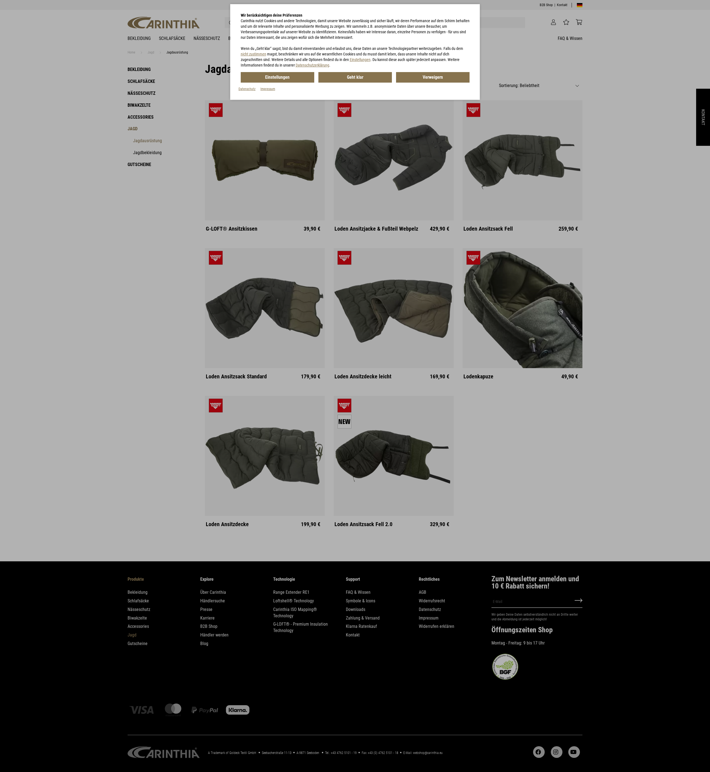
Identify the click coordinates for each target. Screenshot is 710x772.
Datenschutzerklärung (312, 65)
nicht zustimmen (253, 54)
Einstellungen (360, 59)
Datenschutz (247, 89)
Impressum (267, 89)
